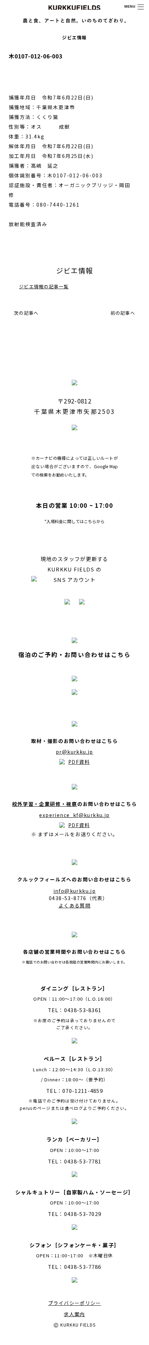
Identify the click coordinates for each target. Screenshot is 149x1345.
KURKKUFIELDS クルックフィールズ (74, 7)
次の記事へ (26, 313)
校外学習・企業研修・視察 (44, 803)
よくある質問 (74, 905)
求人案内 (74, 1314)
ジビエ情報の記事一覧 (44, 286)
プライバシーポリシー (74, 1302)
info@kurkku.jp (74, 890)
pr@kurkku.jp (74, 751)
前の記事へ (123, 313)
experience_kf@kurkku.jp (74, 814)
